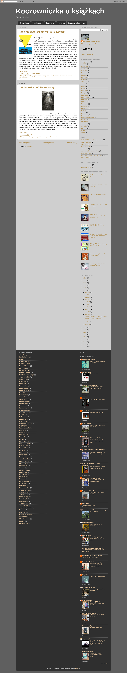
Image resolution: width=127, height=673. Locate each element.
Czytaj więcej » (23, 71)
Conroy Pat (22, 381)
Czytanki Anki (86, 372)
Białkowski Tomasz (24, 363)
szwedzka (84, 124)
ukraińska (84, 128)
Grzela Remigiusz (24, 399)
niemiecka (84, 108)
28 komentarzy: (35, 73)
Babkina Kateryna (24, 357)
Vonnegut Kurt (23, 516)
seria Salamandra (86, 153)
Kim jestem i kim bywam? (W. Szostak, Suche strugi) (97, 453)
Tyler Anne (22, 510)
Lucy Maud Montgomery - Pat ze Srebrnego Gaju (97, 387)
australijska (84, 68)
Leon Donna (22, 430)
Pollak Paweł (23, 474)
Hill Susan (22, 414)
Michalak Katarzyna (25, 443)
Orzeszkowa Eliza (24, 461)
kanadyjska (84, 104)
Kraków (35, 137)
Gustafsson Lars (24, 401)
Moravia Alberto (23, 448)
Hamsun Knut (23, 406)
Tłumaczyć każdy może (88, 505)
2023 (85, 285)
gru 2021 (87, 292)
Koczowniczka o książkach (60, 11)
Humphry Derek (23, 419)
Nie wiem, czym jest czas (96, 412)
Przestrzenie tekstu (88, 522)
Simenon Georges (24, 490)
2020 (85, 327)
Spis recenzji (50, 23)
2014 (85, 342)
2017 (85, 334)
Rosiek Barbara (23, 483)
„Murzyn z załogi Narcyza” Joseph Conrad (97, 254)
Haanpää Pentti (23, 403)
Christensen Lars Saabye (26, 375)
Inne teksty (61, 23)
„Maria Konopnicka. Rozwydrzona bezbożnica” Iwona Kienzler (97, 216)
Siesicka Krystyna (24, 488)
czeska (83, 84)
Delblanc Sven (23, 386)
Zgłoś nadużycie (87, 54)
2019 (85, 329)
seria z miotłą (85, 157)
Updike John (22, 512)
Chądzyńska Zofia (24, 377)
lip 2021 (87, 304)
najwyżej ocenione (86, 165)
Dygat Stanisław (24, 390)
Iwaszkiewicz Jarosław (25, 423)
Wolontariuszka (60, 137)
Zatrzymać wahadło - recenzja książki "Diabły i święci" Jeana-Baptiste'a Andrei (96, 440)
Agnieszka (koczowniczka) (91, 41)
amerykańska (85, 62)
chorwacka (84, 81)
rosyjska (83, 119)
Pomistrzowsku (87, 600)
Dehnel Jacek (23, 383)
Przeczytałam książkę (88, 359)
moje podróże (86, 423)
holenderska (84, 95)
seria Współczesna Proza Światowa (91, 155)
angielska (84, 64)
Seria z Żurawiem (86, 142)
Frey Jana (22, 392)
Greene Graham (23, 397)
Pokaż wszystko (104, 663)
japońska (84, 101)
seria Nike (84, 149)
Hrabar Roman (23, 417)
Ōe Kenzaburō (23, 523)
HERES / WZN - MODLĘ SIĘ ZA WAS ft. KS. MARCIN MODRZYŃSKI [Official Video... (97, 643)
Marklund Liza (23, 437)
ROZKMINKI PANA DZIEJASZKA (92, 556)
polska (40, 137)
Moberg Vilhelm (23, 445)
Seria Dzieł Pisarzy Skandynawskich (91, 140)
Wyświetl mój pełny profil (88, 44)
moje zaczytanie (87, 639)
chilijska (83, 79)
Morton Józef (23, 450)
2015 (85, 339)
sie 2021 (87, 302)
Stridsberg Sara (23, 494)
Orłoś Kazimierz (24, 463)
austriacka (84, 70)
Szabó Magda (23, 499)
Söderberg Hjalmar (24, 503)
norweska (84, 110)
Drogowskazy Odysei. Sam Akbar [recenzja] (97, 480)
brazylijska (84, 77)
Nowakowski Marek (24, 457)
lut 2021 (87, 322)
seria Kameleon (85, 146)
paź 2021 (88, 297)
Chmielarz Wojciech (25, 372)
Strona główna (24, 23)
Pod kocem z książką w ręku (91, 478)
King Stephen (23, 425)
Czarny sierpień (94, 374)
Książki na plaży (87, 535)
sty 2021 (87, 324)
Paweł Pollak (86, 503)
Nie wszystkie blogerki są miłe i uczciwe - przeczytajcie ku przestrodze (98, 235)
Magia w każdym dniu (89, 491)
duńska (83, 86)
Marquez (21, 439)
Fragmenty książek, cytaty (77, 23)
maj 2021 (88, 309)
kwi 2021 (87, 312)
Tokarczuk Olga (23, 505)
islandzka (84, 99)
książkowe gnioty (86, 167)
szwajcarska (85, 121)
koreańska (84, 106)
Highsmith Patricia (24, 412)
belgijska (83, 75)
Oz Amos (22, 468)
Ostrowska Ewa (23, 465)
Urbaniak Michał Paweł (25, 514)
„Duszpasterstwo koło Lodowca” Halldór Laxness (97, 225)
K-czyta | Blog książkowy (90, 385)
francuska (84, 90)
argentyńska (84, 66)
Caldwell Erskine (24, 370)
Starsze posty (71, 143)
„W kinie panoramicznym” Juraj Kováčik (42, 31)
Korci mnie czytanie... (89, 613)
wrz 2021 (87, 299)
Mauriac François (24, 441)
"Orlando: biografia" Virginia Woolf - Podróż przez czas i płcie (97, 468)
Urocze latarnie (94, 511)
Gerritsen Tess (23, 395)
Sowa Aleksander (24, 492)
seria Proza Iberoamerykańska (90, 151)
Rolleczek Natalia (24, 481)
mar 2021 (88, 314)
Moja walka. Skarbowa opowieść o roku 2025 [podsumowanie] (96, 565)
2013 (85, 344)
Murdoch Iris (22, 452)
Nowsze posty (24, 143)
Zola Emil (22, 521)
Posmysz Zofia (23, 476)
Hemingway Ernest (24, 410)
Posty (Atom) (30, 146)
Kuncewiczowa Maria (25, 428)
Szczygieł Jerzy (24, 501)
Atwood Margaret (24, 355)
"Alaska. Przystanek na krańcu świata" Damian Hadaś (96, 654)
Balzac (21, 359)
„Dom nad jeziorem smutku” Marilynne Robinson (97, 264)
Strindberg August (24, 496)
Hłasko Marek (23, 421)
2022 (85, 287)
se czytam (85, 398)
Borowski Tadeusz (24, 366)
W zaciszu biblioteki (88, 587)
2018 (85, 332)
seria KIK (84, 144)
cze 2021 (88, 307)
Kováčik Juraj (29, 76)
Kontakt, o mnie (37, 23)
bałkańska (84, 73)
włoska (83, 132)
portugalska (84, 115)
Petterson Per (23, 472)
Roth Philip (22, 485)
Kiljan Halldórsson (88, 411)
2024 (85, 283)
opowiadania (37, 76)
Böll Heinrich (23, 368)
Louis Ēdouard (23, 434)
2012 (85, 346)
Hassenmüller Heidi (24, 408)
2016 (85, 337)
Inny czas (85, 574)
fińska (83, 88)
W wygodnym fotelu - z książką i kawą (94, 510)
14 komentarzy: (35, 135)
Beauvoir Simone (24, 361)
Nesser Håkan (23, 454)
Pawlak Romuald (24, 470)
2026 (85, 278)
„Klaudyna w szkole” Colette (97, 194)
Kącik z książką (87, 626)
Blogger (77, 668)
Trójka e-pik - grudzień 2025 (97, 576)
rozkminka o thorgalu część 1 (90, 557)
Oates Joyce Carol (24, 459)
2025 (85, 280)
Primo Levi (22, 479)
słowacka (49, 76)
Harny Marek (28, 137)
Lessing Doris (23, 432)
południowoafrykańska (87, 117)
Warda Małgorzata (24, 519)
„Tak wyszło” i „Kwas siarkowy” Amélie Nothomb (98, 244)
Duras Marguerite (24, 388)
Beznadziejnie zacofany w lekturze (92, 548)
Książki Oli (85, 436)
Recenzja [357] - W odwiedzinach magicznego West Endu (97, 603)
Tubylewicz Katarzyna (25, 508)
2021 (85, 290)
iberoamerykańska (86, 97)
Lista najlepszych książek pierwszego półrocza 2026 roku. (97, 538)
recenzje (43, 76)
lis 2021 (87, 295)
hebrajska (84, 93)
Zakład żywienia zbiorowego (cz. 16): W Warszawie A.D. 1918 (93, 550)
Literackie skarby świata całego (91, 562)
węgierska (84, 130)
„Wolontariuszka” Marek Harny (36, 87)
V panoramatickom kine (60, 76)
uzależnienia (51, 137)
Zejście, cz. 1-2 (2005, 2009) (97, 399)
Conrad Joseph (23, 379)
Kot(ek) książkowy (87, 651)
